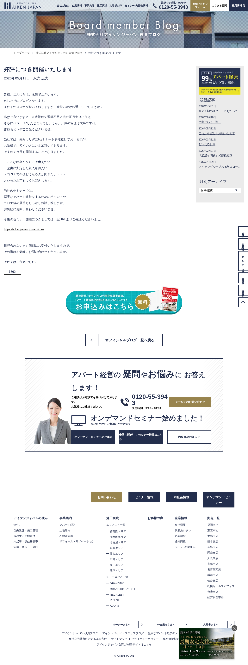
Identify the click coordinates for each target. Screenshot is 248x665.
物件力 (18, 524)
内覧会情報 (181, 497)
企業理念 (180, 536)
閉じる (234, 628)
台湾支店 (212, 591)
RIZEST (115, 600)
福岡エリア (116, 548)
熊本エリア (116, 570)
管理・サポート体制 (26, 547)
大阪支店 (212, 558)
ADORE (114, 605)
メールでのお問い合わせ (190, 401)
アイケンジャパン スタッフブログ (123, 633)
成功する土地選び (24, 536)
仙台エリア (116, 553)
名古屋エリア (118, 542)
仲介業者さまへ (166, 624)
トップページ (22, 52)
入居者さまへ (210, 624)
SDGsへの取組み (185, 547)
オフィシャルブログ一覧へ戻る (130, 340)
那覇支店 (212, 536)
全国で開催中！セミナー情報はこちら (141, 437)
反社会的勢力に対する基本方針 (88, 638)
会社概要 (180, 524)
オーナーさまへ (121, 624)
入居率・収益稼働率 (26, 541)
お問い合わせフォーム (200, 5)
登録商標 (180, 541)
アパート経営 (67, 524)
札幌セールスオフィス (220, 586)
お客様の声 (115, 5)
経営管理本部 (215, 597)
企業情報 (77, 5)
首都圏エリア (118, 531)
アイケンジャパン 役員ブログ (80, 633)
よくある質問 (219, 5)
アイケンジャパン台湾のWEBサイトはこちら (124, 644)
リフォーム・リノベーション (77, 541)
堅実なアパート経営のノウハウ (167, 633)
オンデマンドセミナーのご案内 (93, 436)
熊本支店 (212, 541)
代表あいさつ (183, 530)
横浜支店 (212, 574)
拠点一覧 (213, 518)
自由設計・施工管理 (26, 530)
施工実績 (102, 5)
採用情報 (237, 5)
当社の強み (63, 5)
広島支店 (212, 547)
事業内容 (89, 5)
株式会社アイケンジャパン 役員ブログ (59, 52)
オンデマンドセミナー (218, 499)
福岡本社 (212, 524)
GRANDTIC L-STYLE (123, 589)
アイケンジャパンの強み (31, 518)
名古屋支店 (214, 569)
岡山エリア (116, 564)
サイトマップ (119, 638)
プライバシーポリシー (145, 638)
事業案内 (65, 518)
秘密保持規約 (171, 638)
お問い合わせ (106, 497)
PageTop (243, 302)
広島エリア (116, 559)
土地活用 (64, 530)
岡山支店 (212, 552)
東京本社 (212, 530)
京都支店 (212, 563)
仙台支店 (212, 580)
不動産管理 (66, 536)
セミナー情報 (144, 497)
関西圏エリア (118, 536)
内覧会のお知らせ (189, 436)
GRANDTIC (117, 583)
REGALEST (117, 594)
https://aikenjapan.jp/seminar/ (24, 229)
